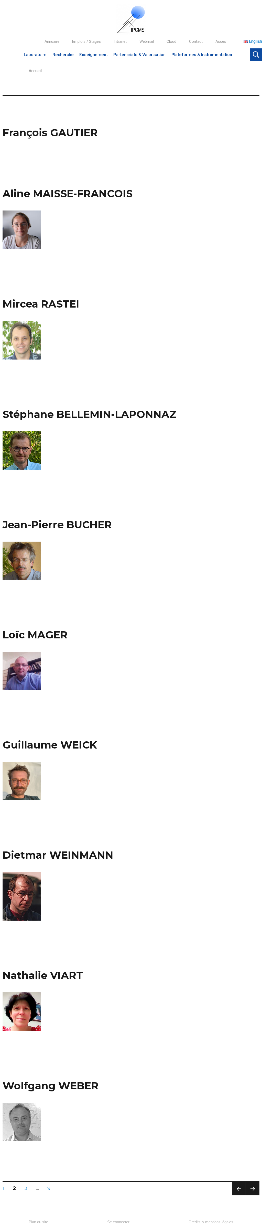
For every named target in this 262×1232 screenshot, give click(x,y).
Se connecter (118, 1222)
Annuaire (52, 41)
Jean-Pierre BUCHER (57, 524)
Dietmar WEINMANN (58, 855)
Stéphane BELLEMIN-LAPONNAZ (89, 414)
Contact (196, 41)
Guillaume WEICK (50, 745)
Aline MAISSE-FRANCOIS (68, 193)
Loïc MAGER (35, 634)
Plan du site (38, 1222)
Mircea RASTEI (41, 304)
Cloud (171, 41)
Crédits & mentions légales (211, 1222)
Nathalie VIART (43, 975)
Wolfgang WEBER (51, 1085)
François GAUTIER (50, 132)
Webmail (146, 41)
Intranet (120, 41)
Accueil (35, 70)
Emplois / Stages (86, 41)
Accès (220, 41)
